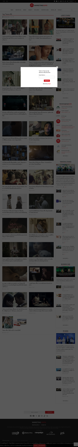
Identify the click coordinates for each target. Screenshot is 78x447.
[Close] (57, 67)
